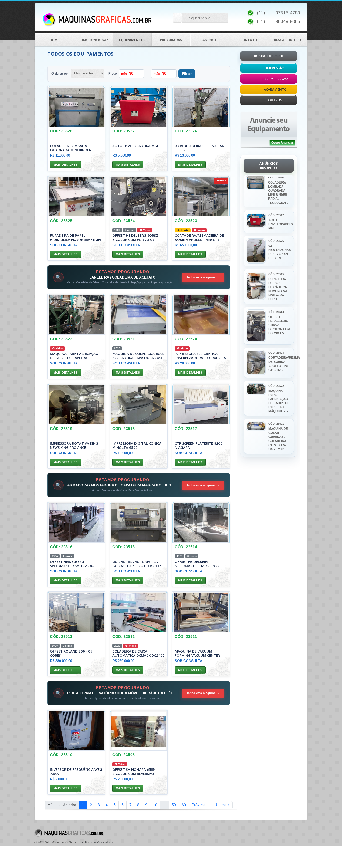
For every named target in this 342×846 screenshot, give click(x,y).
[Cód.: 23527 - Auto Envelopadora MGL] (138, 106)
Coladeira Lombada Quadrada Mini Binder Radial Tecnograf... (279, 193)
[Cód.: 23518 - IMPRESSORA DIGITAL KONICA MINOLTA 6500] (138, 404)
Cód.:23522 (276, 385)
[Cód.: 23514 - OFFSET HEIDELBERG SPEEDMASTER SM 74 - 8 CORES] (201, 522)
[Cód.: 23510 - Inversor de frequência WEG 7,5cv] (76, 730)
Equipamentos (132, 40)
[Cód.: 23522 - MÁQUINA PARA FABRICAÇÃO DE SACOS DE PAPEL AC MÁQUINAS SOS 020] (76, 314)
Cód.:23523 (276, 352)
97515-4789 (287, 12)
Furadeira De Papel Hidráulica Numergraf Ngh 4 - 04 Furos (75, 239)
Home (54, 40)
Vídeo (146, 230)
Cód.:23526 (276, 240)
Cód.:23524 (276, 312)
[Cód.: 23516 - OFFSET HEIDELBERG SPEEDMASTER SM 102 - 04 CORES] (76, 522)
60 (184, 805)
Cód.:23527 (276, 215)
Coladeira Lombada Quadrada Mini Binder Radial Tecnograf (70, 149)
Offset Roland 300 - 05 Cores (71, 653)
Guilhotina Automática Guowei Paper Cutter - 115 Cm (136, 565)
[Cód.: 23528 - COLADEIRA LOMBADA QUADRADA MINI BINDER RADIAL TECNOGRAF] (76, 106)
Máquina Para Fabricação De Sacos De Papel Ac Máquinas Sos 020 (74, 357)
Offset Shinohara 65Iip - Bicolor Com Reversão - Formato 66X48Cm (134, 773)
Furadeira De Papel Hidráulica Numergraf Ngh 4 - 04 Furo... (278, 289)
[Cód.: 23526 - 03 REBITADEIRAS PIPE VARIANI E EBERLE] (201, 106)
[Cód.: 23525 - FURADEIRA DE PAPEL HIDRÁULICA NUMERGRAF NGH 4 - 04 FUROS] (76, 196)
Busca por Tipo (287, 40)
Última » (223, 805)
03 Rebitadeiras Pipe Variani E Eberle (200, 147)
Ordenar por (60, 73)
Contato (248, 40)
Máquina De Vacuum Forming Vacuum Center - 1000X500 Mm (198, 655)
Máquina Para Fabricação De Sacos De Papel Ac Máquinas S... (279, 401)
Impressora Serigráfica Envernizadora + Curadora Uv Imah (200, 357)
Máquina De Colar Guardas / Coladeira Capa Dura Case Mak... (278, 439)
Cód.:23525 (276, 274)
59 (174, 805)
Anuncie (209, 40)
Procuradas (171, 40)
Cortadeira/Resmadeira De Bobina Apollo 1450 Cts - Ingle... (279, 364)
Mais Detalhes (65, 164)
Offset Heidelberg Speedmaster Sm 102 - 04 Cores (72, 565)
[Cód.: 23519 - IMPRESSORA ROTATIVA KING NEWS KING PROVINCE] (76, 404)
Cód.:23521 (276, 423)
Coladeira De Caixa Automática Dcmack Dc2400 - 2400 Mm (138, 655)
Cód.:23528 (276, 177)
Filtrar (186, 73)
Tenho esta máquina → (202, 277)
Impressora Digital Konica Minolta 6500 (136, 445)
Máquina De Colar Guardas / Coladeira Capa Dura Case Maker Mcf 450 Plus (138, 357)
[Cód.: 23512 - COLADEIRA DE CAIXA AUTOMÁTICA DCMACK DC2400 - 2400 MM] (138, 612)
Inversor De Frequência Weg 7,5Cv (76, 771)
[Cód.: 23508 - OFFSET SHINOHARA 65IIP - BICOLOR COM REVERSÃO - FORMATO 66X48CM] (138, 730)
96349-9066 (287, 21)
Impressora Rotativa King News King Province (74, 445)
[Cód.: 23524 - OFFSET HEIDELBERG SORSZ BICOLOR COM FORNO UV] (138, 196)
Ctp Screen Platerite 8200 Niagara (198, 445)
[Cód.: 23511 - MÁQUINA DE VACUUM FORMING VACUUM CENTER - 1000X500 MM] (201, 612)
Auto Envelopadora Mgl (135, 145)
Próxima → (201, 805)
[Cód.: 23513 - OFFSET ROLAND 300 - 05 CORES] (76, 612)
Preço (112, 73)
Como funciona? (93, 40)
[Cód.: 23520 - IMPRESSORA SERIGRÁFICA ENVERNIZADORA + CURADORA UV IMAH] (201, 314)
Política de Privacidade (97, 842)
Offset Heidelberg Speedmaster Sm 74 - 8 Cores (200, 563)
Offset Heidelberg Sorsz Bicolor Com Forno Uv (135, 237)
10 (155, 805)
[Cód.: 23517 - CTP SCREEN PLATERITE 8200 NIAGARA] (201, 404)
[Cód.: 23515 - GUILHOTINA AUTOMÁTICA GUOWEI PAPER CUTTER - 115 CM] (138, 522)
